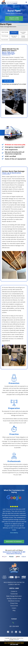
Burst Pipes (14, 32)
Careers (14, 608)
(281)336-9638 (14, 644)
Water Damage (5, 32)
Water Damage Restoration (14, 596)
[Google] (20, 632)
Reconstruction (4, 39)
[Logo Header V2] (9, 2)
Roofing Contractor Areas (14, 598)
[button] (26, 2)
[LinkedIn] (16, 632)
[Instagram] (12, 632)
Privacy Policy (14, 603)
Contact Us (14, 591)
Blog (14, 610)
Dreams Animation (19, 640)
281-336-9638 (14, 626)
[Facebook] (8, 632)
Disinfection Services (14, 601)
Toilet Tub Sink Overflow (14, 36)
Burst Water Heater (23, 33)
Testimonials (14, 594)
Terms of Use (14, 605)
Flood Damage (5, 35)
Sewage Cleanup (23, 36)
